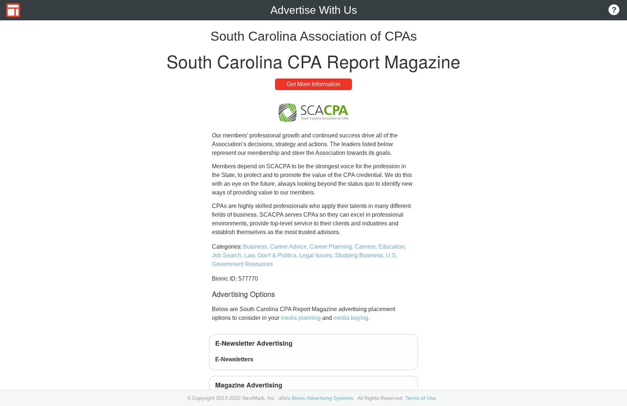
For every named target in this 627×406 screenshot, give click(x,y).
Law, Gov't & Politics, (271, 255)
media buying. (351, 318)
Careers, (366, 247)
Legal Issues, (317, 255)
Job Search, (228, 255)
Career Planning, (332, 247)
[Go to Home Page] (13, 10)
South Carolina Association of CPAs (313, 36)
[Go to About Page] (614, 10)
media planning (301, 318)
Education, (392, 247)
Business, (256, 247)
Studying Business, (360, 255)
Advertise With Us (313, 10)
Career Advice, (290, 247)
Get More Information (313, 84)
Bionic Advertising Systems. (323, 398)
